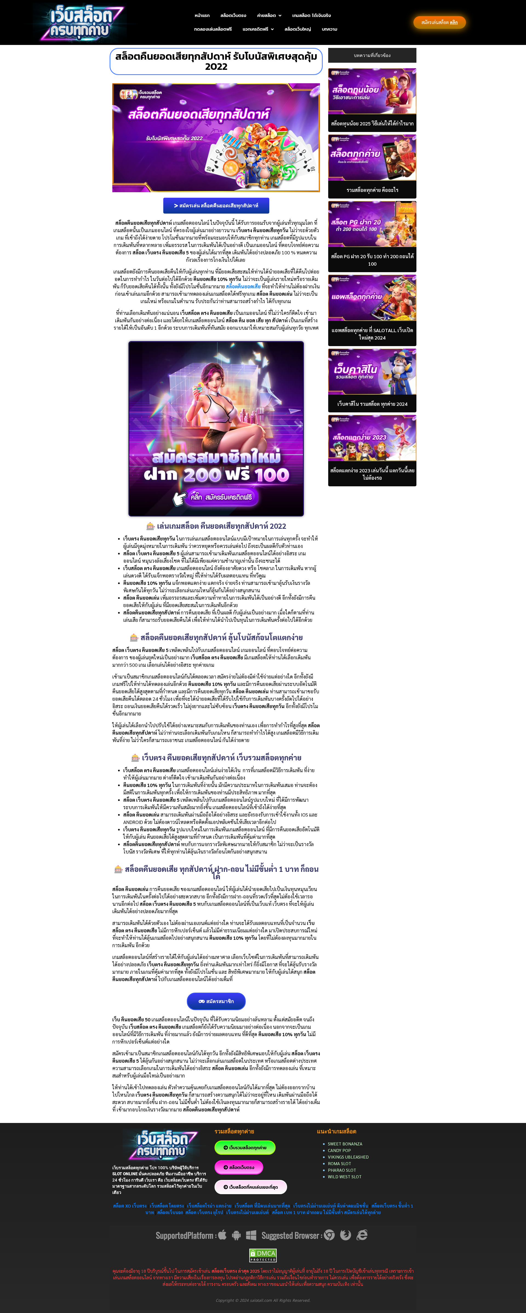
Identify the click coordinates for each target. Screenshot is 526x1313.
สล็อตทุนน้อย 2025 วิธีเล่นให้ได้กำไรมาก (372, 123)
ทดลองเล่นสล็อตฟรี (213, 29)
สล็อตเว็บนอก (170, 1212)
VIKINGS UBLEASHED (348, 1157)
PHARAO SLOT (342, 1170)
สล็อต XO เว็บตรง (130, 1206)
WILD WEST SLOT (345, 1176)
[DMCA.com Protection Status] (263, 1255)
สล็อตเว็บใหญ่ (298, 29)
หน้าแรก (202, 15)
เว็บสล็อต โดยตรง (167, 1206)
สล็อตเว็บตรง (233, 15)
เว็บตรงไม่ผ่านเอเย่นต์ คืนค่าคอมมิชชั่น (331, 1206)
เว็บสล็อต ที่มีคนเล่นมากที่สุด (262, 1206)
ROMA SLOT (339, 1163)
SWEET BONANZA (345, 1144)
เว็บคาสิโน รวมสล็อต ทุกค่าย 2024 (372, 404)
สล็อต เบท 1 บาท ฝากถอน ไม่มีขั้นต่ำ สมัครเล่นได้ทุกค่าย (326, 1212)
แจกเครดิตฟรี (255, 29)
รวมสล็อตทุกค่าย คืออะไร (372, 190)
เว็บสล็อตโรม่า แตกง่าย (209, 1206)
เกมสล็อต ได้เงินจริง (311, 15)
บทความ (329, 29)
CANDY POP (340, 1150)
